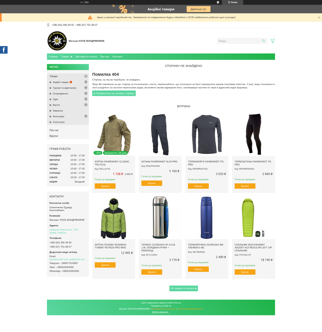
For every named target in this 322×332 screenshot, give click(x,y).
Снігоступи (59, 122)
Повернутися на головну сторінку (115, 93)
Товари (65, 56)
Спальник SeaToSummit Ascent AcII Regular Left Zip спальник (253, 247)
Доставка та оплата (86, 56)
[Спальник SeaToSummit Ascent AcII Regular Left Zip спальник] (253, 217)
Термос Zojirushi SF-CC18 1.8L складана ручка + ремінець (158, 247)
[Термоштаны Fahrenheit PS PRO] (253, 134)
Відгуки (53, 135)
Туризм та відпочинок (64, 87)
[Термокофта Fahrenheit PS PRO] (206, 134)
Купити (105, 186)
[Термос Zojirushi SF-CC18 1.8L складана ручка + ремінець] (160, 217)
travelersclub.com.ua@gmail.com (67, 259)
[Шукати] (263, 41)
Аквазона (58, 110)
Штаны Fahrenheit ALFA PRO (159, 161)
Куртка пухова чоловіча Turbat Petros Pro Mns (110, 246)
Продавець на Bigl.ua (161, 306)
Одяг (55, 99)
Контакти (117, 56)
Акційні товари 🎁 (62, 82)
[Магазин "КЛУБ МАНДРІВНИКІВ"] (57, 40)
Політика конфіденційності (190, 309)
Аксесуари (58, 116)
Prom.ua (177, 303)
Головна (53, 56)
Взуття (56, 105)
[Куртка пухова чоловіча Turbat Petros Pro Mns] (113, 217)
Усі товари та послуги (182, 288)
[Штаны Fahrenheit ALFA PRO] (160, 134)
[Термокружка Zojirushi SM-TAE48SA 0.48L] (206, 217)
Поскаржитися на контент (163, 309)
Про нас (104, 56)
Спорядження (60, 93)
